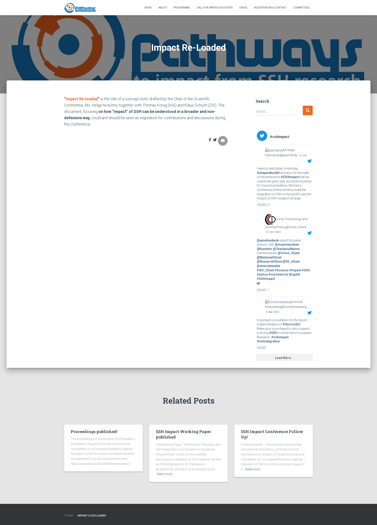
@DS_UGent (291, 261)
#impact (295, 270)
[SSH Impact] (80, 7)
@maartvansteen (287, 244)
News (148, 7)
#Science (281, 270)
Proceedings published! (94, 431)
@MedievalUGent (269, 257)
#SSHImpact (290, 177)
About (162, 7)
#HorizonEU (291, 324)
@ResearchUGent (269, 261)
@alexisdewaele (268, 266)
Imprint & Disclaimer (91, 515)
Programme (182, 7)
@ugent (294, 274)
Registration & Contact (270, 7)
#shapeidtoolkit (268, 173)
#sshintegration (268, 341)
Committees (301, 7)
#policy (262, 274)
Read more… (165, 474)
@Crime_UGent (289, 253)
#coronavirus (278, 274)
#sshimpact (279, 337)
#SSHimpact (266, 278)
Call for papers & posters (215, 7)
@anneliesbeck (268, 240)
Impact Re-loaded (82, 99)
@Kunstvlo (264, 249)
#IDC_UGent (265, 270)
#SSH (306, 270)
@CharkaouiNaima (286, 249)
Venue (243, 7)
